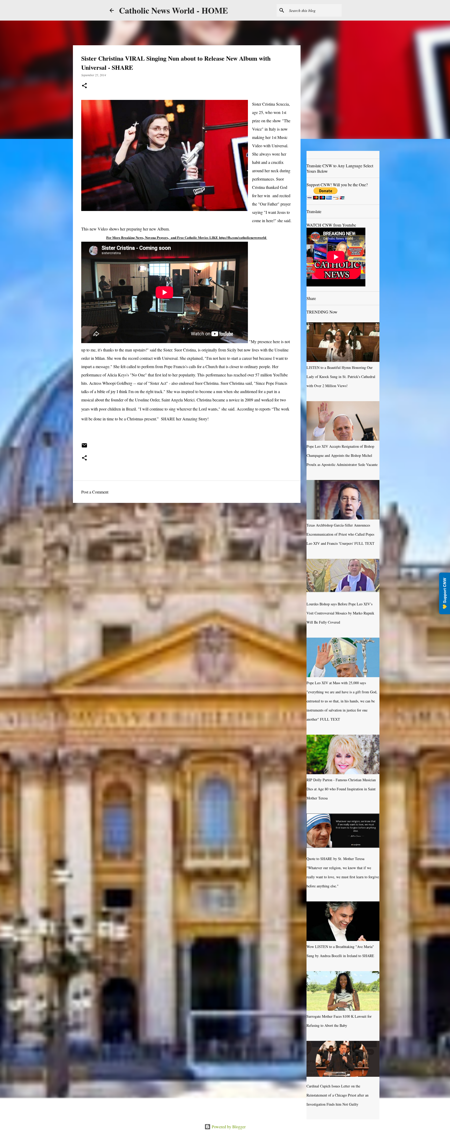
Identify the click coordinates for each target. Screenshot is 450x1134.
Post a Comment (94, 492)
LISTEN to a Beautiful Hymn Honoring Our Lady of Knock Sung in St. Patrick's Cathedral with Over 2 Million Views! (341, 376)
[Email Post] (84, 447)
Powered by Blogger (228, 1126)
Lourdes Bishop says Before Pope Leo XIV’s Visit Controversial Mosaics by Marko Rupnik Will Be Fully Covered (340, 613)
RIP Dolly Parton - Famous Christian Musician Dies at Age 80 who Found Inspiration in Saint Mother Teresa (341, 788)
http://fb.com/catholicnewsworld (242, 237)
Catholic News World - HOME (173, 10)
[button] (84, 85)
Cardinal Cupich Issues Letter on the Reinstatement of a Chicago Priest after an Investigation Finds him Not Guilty (337, 1095)
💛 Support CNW (444, 593)
